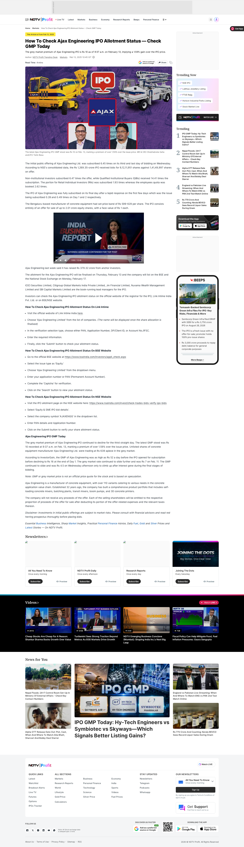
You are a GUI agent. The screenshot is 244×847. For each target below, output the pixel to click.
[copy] (170, 62)
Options (33, 801)
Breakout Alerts (37, 787)
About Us (29, 842)
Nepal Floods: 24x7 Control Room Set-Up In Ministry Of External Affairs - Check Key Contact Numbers (47, 695)
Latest (71, 19)
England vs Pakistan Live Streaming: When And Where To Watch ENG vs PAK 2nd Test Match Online (195, 695)
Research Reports (121, 19)
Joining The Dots (185, 570)
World (58, 787)
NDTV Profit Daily (86, 570)
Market (73, 523)
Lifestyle (59, 792)
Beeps (137, 19)
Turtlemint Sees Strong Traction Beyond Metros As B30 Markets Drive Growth (96, 638)
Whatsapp (145, 792)
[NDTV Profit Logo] (40, 764)
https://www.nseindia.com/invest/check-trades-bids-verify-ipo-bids (128, 403)
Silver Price (89, 796)
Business (93, 19)
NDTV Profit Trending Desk (45, 57)
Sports (114, 787)
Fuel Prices (117, 796)
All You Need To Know (40, 570)
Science (87, 792)
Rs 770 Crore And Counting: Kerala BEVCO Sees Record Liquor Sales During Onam (194, 733)
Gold (142, 523)
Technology (89, 787)
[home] (41, 18)
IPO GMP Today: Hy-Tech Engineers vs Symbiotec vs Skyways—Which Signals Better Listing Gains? (122, 729)
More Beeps (197, 360)
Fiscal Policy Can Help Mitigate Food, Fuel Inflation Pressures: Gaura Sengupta (195, 638)
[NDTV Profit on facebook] (27, 830)
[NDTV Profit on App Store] (208, 828)
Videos (114, 792)
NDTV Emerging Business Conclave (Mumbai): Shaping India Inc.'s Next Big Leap (144, 639)
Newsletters (146, 778)
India (113, 783)
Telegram (144, 783)
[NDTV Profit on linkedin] (43, 830)
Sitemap (71, 842)
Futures (32, 796)
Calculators (61, 802)
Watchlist (33, 783)
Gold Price (60, 796)
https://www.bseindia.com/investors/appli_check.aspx (95, 356)
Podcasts (144, 787)
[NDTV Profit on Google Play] (186, 828)
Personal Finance (151, 19)
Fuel (135, 523)
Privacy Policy (58, 842)
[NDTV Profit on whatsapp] (54, 830)
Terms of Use (43, 842)
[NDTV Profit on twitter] (33, 830)
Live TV (60, 19)
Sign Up (195, 790)
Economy (105, 19)
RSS (80, 842)
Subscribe (35, 581)
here (80, 313)
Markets (81, 19)
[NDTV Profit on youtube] (49, 830)
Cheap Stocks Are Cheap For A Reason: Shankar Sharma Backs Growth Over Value (48, 638)
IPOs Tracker (35, 805)
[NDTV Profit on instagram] (38, 830)
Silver (154, 523)
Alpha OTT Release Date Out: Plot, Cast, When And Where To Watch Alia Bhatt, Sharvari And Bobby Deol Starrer (46, 735)
